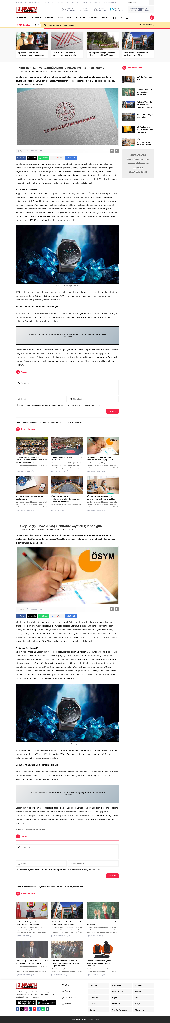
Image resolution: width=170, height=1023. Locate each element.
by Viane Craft (93, 1019)
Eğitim (31, 71)
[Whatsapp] (43, 1009)
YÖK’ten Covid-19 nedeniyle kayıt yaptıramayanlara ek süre (66, 923)
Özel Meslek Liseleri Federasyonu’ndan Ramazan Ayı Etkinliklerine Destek (65, 499)
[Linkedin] (30, 1009)
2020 (26, 829)
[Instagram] (26, 1009)
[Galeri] (114, 18)
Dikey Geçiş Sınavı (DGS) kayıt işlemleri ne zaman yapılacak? (100, 458)
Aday (30, 829)
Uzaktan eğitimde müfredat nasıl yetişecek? (144, 92)
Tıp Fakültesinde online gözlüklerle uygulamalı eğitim (31, 53)
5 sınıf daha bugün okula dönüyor (145, 115)
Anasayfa (24, 71)
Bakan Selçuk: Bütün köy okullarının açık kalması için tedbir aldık (32, 962)
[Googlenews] (39, 1009)
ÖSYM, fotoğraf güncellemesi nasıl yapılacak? (145, 129)
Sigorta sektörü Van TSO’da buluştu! (59, 25)
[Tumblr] (47, 1009)
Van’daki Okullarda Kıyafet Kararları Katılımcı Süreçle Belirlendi (99, 963)
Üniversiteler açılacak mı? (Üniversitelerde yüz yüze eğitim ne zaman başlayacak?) (31, 460)
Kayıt (44, 829)
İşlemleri (39, 829)
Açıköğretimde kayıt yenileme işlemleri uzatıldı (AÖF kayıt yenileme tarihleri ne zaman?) (102, 55)
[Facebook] (17, 1009)
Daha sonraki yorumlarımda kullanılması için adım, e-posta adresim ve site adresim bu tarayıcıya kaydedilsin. (60, 405)
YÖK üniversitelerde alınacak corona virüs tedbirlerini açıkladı (101, 497)
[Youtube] (34, 1009)
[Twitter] (22, 1009)
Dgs (33, 829)
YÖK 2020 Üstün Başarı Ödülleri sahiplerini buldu (64, 53)
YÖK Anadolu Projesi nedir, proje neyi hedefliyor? (136, 53)
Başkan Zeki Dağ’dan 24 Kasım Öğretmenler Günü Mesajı (30, 923)
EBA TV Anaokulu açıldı (144, 78)
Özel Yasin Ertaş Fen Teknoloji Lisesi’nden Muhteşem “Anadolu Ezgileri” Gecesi (65, 963)
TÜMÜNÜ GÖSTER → (146, 25)
